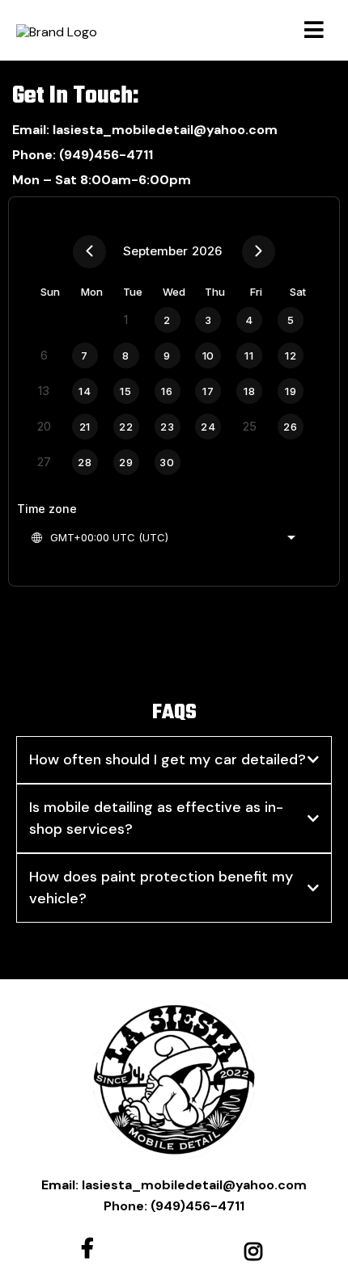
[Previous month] (89, 251)
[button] (314, 32)
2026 (207, 251)
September (155, 251)
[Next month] (258, 251)
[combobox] (162, 537)
